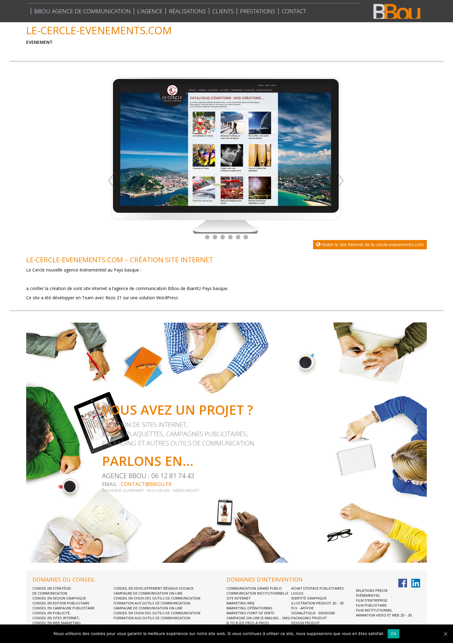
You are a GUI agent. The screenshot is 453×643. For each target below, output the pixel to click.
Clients (223, 11)
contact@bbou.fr (146, 483)
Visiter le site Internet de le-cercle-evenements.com (372, 244)
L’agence (149, 11)
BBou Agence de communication (82, 11)
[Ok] (445, 634)
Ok (393, 633)
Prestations (257, 11)
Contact (294, 11)
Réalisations (187, 11)
